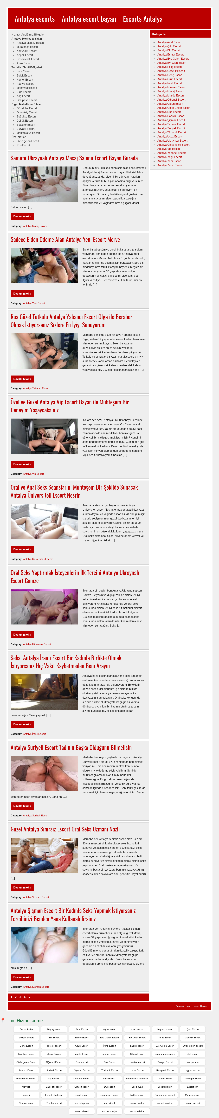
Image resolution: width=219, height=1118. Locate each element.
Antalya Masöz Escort (170, 95)
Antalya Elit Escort (168, 50)
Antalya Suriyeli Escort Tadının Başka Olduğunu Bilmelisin (71, 747)
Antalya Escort (183, 1006)
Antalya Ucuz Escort (169, 136)
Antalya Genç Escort (169, 75)
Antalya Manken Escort (171, 87)
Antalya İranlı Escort (34, 733)
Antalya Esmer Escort (170, 54)
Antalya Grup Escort (169, 79)
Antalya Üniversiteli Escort (38, 559)
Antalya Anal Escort (169, 42)
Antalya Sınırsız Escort (36, 897)
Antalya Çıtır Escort (169, 46)
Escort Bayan (200, 1006)
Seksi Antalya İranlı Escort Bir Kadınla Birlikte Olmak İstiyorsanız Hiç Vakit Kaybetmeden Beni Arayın (66, 661)
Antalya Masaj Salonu (35, 226)
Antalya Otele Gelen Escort (173, 107)
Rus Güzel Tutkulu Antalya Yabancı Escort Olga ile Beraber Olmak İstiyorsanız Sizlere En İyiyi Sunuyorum (71, 320)
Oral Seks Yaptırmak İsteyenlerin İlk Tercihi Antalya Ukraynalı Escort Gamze (75, 576)
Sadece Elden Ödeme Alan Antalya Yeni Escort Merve (65, 239)
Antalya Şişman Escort (36, 986)
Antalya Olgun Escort (170, 103)
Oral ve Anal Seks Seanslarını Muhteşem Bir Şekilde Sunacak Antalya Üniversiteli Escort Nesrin (74, 491)
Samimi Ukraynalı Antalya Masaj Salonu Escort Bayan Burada (74, 158)
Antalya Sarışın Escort (170, 116)
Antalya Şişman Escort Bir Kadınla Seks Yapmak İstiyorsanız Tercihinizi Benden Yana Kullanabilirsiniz (73, 914)
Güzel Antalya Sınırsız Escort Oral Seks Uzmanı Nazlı (65, 829)
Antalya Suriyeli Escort (35, 815)
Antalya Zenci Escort (170, 165)
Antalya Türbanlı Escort (171, 132)
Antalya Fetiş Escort (169, 66)
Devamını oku (22, 216)
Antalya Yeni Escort (34, 303)
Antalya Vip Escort (33, 473)
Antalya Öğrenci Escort (171, 99)
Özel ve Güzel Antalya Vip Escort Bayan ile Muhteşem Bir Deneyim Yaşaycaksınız (70, 406)
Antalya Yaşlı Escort (169, 157)
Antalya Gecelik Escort (171, 71)
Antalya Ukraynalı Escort (37, 644)
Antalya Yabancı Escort (36, 388)
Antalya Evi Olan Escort (171, 62)
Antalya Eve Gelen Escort (173, 58)
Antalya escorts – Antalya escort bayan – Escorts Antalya (89, 18)
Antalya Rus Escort (169, 111)
